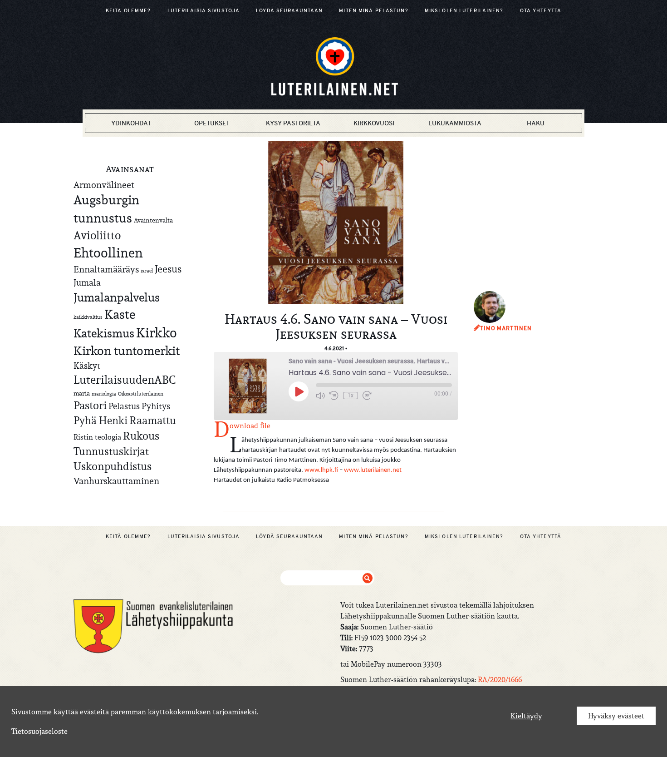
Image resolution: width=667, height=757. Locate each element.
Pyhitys (156, 406)
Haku (535, 123)
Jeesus (168, 268)
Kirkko (156, 332)
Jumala (87, 282)
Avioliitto (97, 235)
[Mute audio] (320, 395)
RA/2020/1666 (500, 679)
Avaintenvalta (153, 220)
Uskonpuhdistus (113, 466)
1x (350, 395)
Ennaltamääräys (106, 269)
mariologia (104, 394)
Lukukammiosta (454, 123)
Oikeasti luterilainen (140, 394)
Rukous (141, 436)
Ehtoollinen (108, 252)
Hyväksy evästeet (616, 715)
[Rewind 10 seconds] (333, 395)
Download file (250, 425)
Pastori (90, 405)
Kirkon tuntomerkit (127, 350)
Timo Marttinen (506, 328)
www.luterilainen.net (373, 470)
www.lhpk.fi (321, 470)
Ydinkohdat (131, 123)
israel (147, 270)
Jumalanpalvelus (117, 297)
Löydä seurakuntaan (289, 10)
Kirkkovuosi (373, 123)
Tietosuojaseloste (39, 731)
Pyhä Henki (101, 420)
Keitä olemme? (128, 10)
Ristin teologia (97, 436)
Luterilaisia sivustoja (203, 10)
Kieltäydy (526, 715)
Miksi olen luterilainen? (464, 10)
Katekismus (104, 333)
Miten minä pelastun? (373, 10)
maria (82, 393)
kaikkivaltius (88, 317)
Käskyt (87, 365)
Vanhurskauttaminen (116, 480)
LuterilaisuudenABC (125, 379)
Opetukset (212, 123)
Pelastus (124, 406)
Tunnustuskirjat (111, 451)
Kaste (119, 314)
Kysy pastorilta (293, 123)
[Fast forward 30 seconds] (367, 395)
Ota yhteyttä (540, 10)
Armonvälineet (104, 184)
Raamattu (152, 420)
